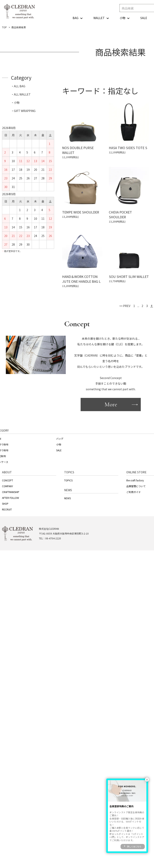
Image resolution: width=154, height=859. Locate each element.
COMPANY (7, 486)
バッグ (59, 438)
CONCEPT (7, 480)
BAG (75, 18)
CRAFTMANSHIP (10, 492)
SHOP (5, 503)
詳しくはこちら (134, 846)
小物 (122, 18)
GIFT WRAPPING (24, 111)
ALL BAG (19, 86)
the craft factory (135, 480)
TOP (4, 27)
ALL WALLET (22, 94)
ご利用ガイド (133, 492)
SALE (143, 18)
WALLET (99, 18)
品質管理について (136, 486)
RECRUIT (7, 509)
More (110, 404)
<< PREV (124, 306)
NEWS (67, 498)
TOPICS (68, 480)
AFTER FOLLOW (10, 497)
